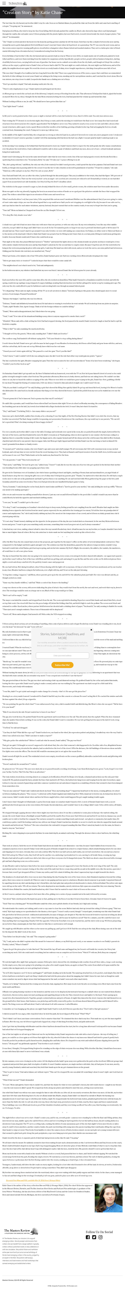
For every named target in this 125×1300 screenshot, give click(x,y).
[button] (62, 636)
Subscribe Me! (62, 665)
